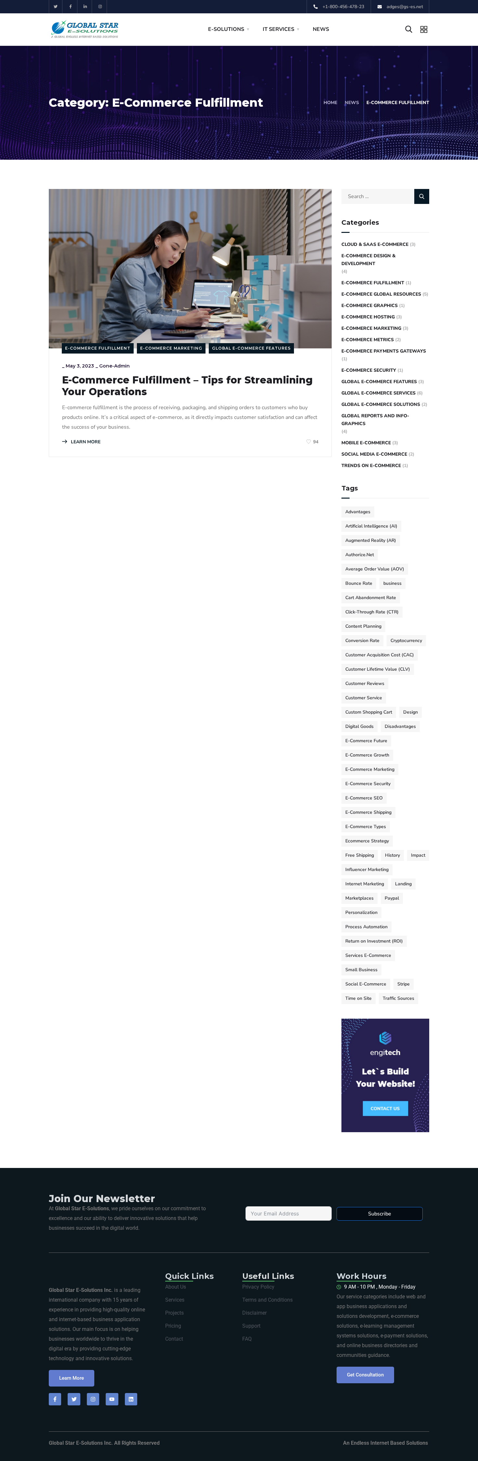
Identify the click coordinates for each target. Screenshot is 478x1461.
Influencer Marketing (367, 869)
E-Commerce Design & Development (368, 260)
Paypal (392, 898)
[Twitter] (55, 6)
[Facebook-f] (70, 6)
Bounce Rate (358, 583)
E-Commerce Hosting (368, 317)
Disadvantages (400, 726)
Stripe (403, 984)
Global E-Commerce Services (378, 393)
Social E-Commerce (365, 984)
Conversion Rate (362, 640)
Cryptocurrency (406, 640)
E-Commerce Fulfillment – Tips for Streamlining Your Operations (187, 386)
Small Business (361, 970)
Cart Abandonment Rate (370, 598)
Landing (403, 884)
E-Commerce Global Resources (381, 294)
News (352, 103)
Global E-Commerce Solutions (380, 404)
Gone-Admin (114, 366)
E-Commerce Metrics (367, 340)
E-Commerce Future (366, 741)
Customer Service (363, 698)
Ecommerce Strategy (367, 841)
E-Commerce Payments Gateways (383, 351)
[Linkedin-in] (85, 6)
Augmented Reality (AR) (370, 540)
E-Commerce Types (365, 827)
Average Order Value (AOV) (374, 569)
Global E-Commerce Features (251, 348)
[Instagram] (100, 6)
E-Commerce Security (368, 370)
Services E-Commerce (368, 955)
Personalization (361, 912)
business (392, 583)
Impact (418, 855)
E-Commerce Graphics (369, 305)
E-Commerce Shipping (368, 812)
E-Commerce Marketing (171, 348)
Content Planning (363, 626)
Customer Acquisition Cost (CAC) (379, 655)
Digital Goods (359, 726)
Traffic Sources (398, 998)
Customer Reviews (364, 683)
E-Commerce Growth (367, 755)
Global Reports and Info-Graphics (375, 420)
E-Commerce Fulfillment (97, 348)
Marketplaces (359, 898)
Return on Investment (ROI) (374, 941)
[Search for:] (385, 196)
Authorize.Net (359, 555)
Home (330, 103)
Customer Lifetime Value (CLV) (377, 669)
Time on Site (358, 998)
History (392, 855)
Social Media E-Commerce (374, 454)
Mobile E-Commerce (366, 443)
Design (410, 712)
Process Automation (366, 927)
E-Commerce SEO (364, 798)
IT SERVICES (278, 29)
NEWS (321, 29)
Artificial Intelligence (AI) (371, 526)
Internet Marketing (364, 884)
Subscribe (379, 1213)
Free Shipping (359, 855)
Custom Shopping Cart (368, 712)
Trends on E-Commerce (371, 465)
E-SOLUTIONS (226, 29)
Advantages (357, 512)
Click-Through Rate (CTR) (372, 612)
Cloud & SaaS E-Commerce (374, 244)
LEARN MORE (85, 442)
